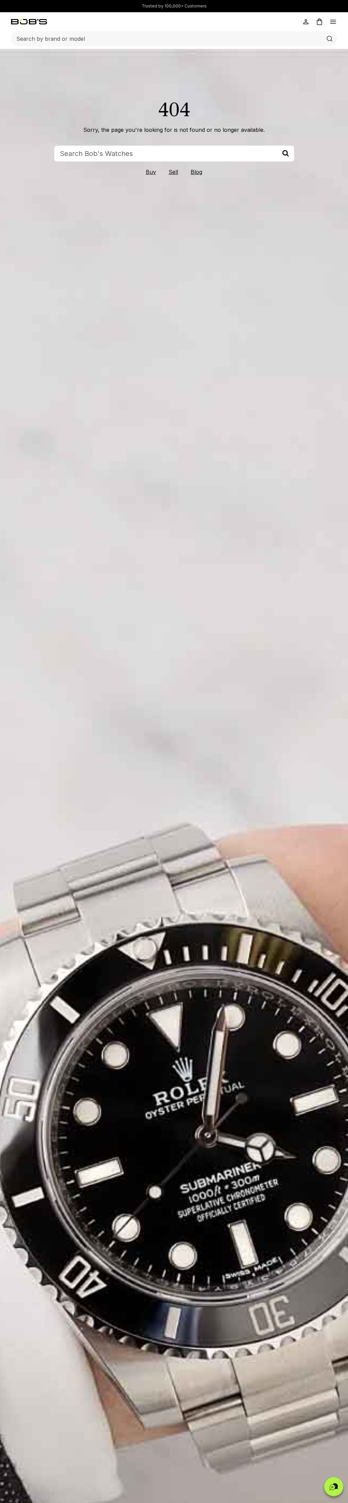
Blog (196, 172)
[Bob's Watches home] (29, 21)
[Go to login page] (306, 22)
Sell (173, 172)
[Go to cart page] (319, 22)
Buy (151, 172)
